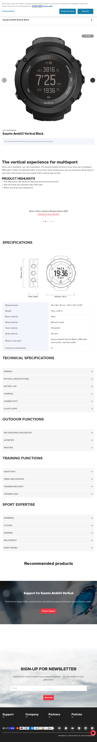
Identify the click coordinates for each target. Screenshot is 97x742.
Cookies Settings (8, 11)
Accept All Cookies (68, 11)
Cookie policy (37, 6)
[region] (48, 8)
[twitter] (66, 728)
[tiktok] (79, 728)
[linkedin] (85, 728)
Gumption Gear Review (48, 214)
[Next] (92, 80)
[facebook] (59, 728)
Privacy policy (48, 6)
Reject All (85, 11)
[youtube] (72, 728)
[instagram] (53, 728)
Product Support (48, 611)
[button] (43, 221)
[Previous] (4, 80)
